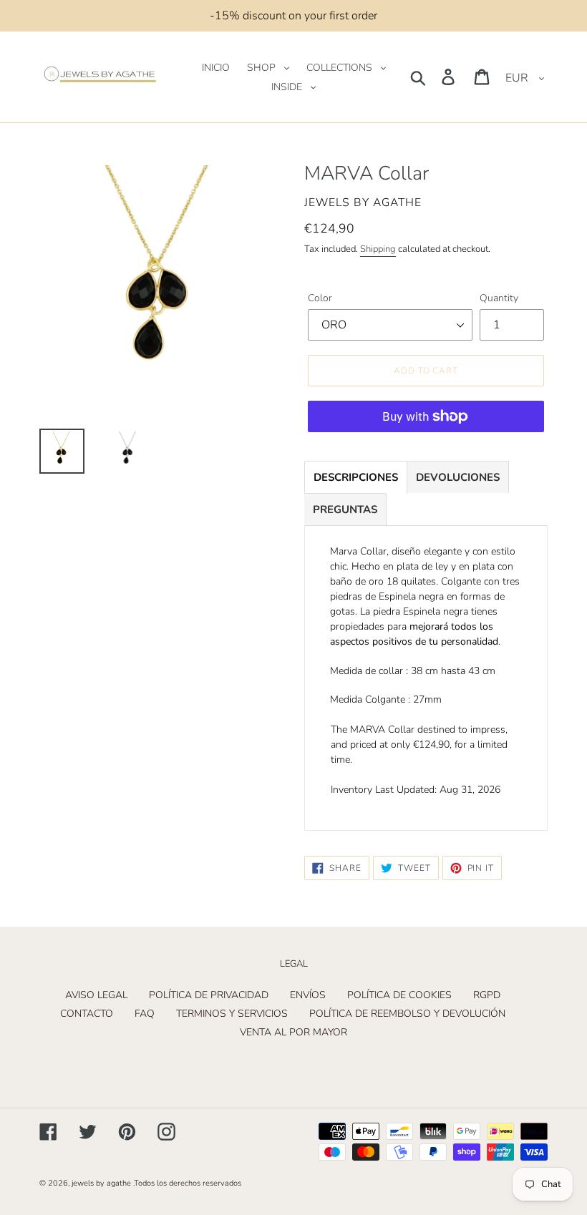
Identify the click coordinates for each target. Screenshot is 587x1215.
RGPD (486, 995)
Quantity (499, 298)
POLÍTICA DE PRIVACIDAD (208, 995)
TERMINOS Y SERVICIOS (232, 1013)
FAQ (145, 1013)
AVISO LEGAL (96, 995)
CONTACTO (86, 1013)
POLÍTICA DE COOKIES (399, 995)
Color (320, 298)
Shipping (378, 249)
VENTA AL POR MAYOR (293, 1032)
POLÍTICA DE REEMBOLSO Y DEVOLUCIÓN (407, 1013)
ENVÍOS (308, 995)
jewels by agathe (101, 1183)
